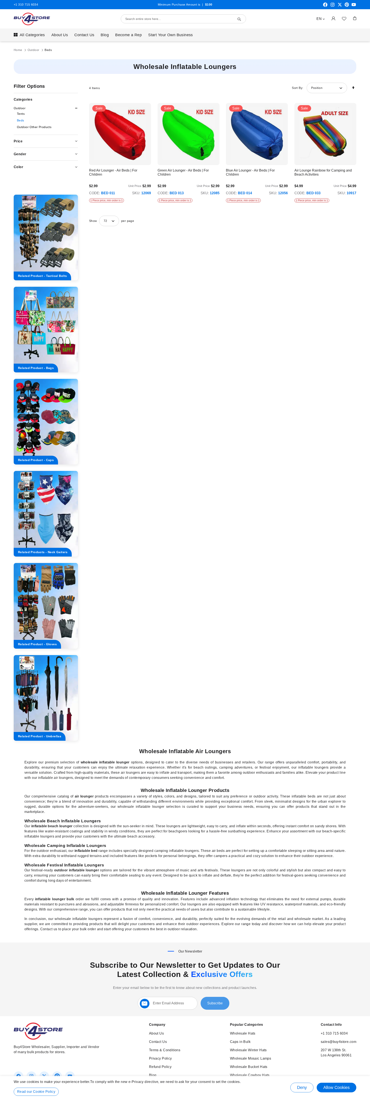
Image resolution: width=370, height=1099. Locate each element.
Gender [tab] (20, 154)
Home (18, 50)
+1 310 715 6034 (26, 4)
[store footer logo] (38, 1038)
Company (157, 1024)
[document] (185, 1087)
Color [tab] (18, 167)
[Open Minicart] (354, 18)
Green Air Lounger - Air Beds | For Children (183, 172)
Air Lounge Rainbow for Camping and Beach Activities (323, 172)
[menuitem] (29, 34)
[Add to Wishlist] (344, 18)
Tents (21, 113)
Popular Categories (246, 1024)
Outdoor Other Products (34, 127)
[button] (320, 18)
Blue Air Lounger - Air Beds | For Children (250, 172)
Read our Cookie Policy (36, 1091)
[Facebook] (325, 6)
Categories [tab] (23, 99)
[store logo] (32, 19)
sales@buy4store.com (338, 1042)
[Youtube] (353, 6)
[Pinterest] (347, 6)
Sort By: (297, 88)
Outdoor (34, 50)
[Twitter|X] (339, 6)
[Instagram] (332, 6)
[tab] (45, 108)
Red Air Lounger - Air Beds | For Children (113, 172)
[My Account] (333, 18)
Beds (20, 120)
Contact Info (331, 1024)
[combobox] (183, 18)
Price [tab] (18, 141)
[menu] (185, 34)
